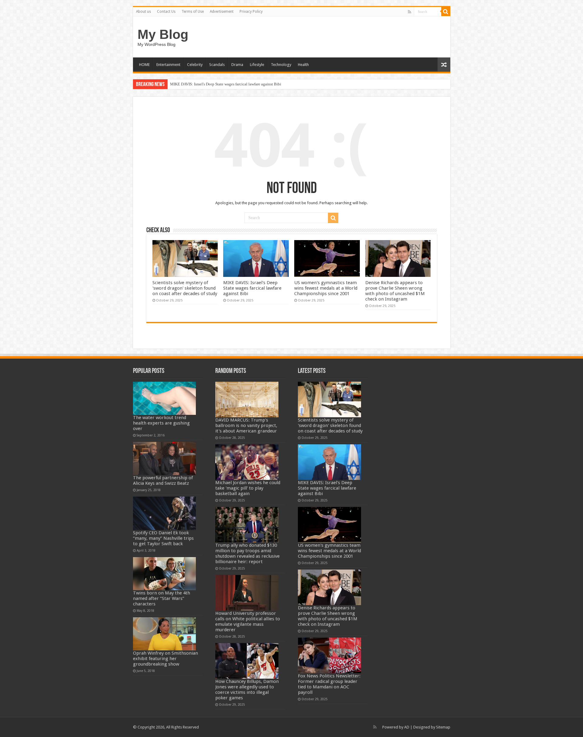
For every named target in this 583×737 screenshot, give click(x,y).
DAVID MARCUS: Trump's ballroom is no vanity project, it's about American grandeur (246, 425)
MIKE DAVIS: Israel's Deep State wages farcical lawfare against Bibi (225, 84)
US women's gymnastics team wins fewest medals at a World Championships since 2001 (325, 288)
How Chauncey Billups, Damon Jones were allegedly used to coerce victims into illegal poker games (247, 690)
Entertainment (168, 64)
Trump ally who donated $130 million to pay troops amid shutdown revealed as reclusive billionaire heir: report (247, 553)
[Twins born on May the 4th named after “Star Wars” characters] (164, 573)
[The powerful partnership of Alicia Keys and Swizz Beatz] (164, 458)
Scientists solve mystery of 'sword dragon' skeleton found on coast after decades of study (184, 288)
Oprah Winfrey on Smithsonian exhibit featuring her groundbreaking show (165, 658)
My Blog (163, 34)
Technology (281, 64)
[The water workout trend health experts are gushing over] (164, 398)
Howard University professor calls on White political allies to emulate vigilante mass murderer (247, 621)
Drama (237, 64)
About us (143, 11)
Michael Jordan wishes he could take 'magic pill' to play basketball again (247, 488)
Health (303, 64)
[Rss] (409, 11)
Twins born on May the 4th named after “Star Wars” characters (161, 598)
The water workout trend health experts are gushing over (161, 423)
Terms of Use (193, 11)
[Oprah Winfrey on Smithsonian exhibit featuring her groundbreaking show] (164, 633)
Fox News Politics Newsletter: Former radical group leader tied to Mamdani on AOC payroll (329, 684)
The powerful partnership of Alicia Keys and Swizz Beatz (163, 480)
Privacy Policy (251, 11)
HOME (144, 64)
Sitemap (443, 727)
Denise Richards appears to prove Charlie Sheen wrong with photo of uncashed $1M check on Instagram (395, 291)
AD (406, 727)
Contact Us (166, 11)
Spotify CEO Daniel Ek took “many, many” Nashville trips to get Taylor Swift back (163, 538)
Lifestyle (257, 64)
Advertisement (222, 11)
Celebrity (195, 64)
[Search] (445, 11)
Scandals (217, 64)
